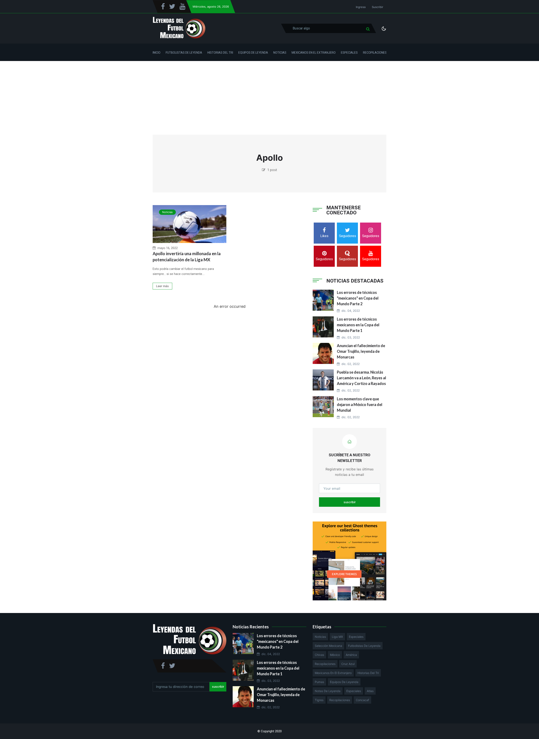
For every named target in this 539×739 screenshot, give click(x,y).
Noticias (279, 52)
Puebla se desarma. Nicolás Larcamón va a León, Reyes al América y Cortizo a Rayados (361, 378)
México (335, 655)
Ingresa (361, 7)
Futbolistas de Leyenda (184, 52)
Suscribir (377, 7)
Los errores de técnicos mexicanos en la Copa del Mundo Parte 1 (358, 325)
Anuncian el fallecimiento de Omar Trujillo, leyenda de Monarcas (361, 351)
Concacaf (362, 700)
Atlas (370, 691)
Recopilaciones (375, 52)
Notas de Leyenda (327, 691)
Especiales (349, 52)
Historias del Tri (220, 52)
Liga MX (337, 636)
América (351, 655)
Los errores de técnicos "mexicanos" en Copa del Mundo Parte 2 (358, 298)
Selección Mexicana (328, 645)
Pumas (319, 682)
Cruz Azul (348, 664)
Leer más (162, 286)
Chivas (319, 655)
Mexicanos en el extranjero (333, 673)
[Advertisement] (269, 92)
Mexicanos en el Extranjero (314, 52)
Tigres (319, 700)
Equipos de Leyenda (253, 52)
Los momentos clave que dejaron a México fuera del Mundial (359, 405)
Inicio (156, 52)
